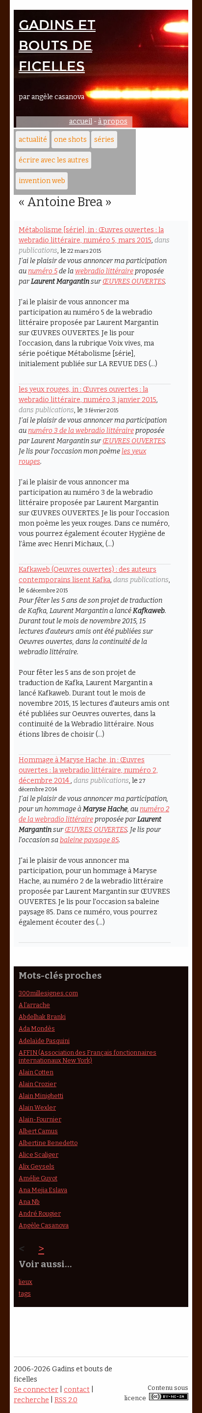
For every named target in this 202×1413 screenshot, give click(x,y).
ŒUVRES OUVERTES (133, 281)
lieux (25, 1281)
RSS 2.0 (65, 1400)
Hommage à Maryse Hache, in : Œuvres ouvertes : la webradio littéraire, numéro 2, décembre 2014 (88, 770)
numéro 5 (42, 271)
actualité (33, 139)
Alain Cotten (36, 1072)
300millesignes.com (48, 993)
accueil (80, 121)
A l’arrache (34, 1005)
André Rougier (40, 1213)
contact (77, 1390)
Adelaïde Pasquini (44, 1040)
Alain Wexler (37, 1107)
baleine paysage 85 (89, 840)
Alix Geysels (36, 1166)
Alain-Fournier (40, 1119)
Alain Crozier (37, 1084)
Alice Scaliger (38, 1154)
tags (25, 1293)
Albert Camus (38, 1131)
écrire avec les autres (54, 160)
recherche (31, 1400)
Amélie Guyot (38, 1178)
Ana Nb (29, 1201)
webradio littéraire (104, 271)
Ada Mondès (37, 1028)
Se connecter (36, 1390)
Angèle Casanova (44, 1225)
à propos (112, 121)
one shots (70, 139)
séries (104, 139)
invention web (42, 181)
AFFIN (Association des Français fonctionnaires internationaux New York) (87, 1056)
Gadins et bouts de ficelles (57, 46)
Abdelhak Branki (42, 1016)
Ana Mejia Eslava (43, 1190)
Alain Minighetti (41, 1095)
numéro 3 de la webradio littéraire (81, 431)
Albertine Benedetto (48, 1142)
